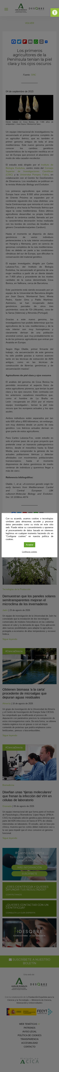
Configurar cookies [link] (29, 552)
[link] (54, 12)
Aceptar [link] (29, 544)
